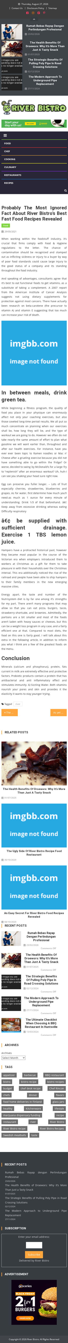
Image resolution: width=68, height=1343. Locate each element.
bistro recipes (55, 1081)
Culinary (10, 167)
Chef (7, 151)
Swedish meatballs (14, 1135)
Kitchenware (33, 1108)
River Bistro (57, 1122)
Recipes (8, 183)
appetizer (9, 1075)
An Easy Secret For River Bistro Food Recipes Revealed (34, 915)
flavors (60, 1095)
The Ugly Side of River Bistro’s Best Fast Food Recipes (12, 712)
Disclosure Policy (35, 8)
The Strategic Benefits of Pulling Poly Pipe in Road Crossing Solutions (45, 63)
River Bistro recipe (14, 1128)
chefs (6, 1095)
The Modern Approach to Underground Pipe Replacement (45, 80)
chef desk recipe (31, 1088)
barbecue (30, 1075)
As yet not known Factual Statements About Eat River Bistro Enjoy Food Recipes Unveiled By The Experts (60, 712)
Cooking (9, 159)
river (17, 704)
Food (7, 143)
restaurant (9, 1122)
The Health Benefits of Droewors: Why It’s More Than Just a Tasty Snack (45, 46)
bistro (6, 1081)
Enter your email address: (34, 1248)
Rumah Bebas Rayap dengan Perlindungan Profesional (45, 27)
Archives (6, 1053)
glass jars (58, 1101)
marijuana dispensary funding (21, 1115)
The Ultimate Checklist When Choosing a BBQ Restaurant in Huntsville (41, 1023)
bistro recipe (28, 1081)
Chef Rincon (56, 1088)
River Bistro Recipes (52, 1128)
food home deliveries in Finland (22, 1101)
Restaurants (12, 175)
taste (34, 1135)
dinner (33, 1095)
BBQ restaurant (54, 1075)
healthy (7, 1108)
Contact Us (17, 8)
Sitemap (52, 8)
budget (7, 1088)
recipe (60, 1115)
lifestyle (59, 1108)
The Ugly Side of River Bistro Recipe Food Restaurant (34, 852)
